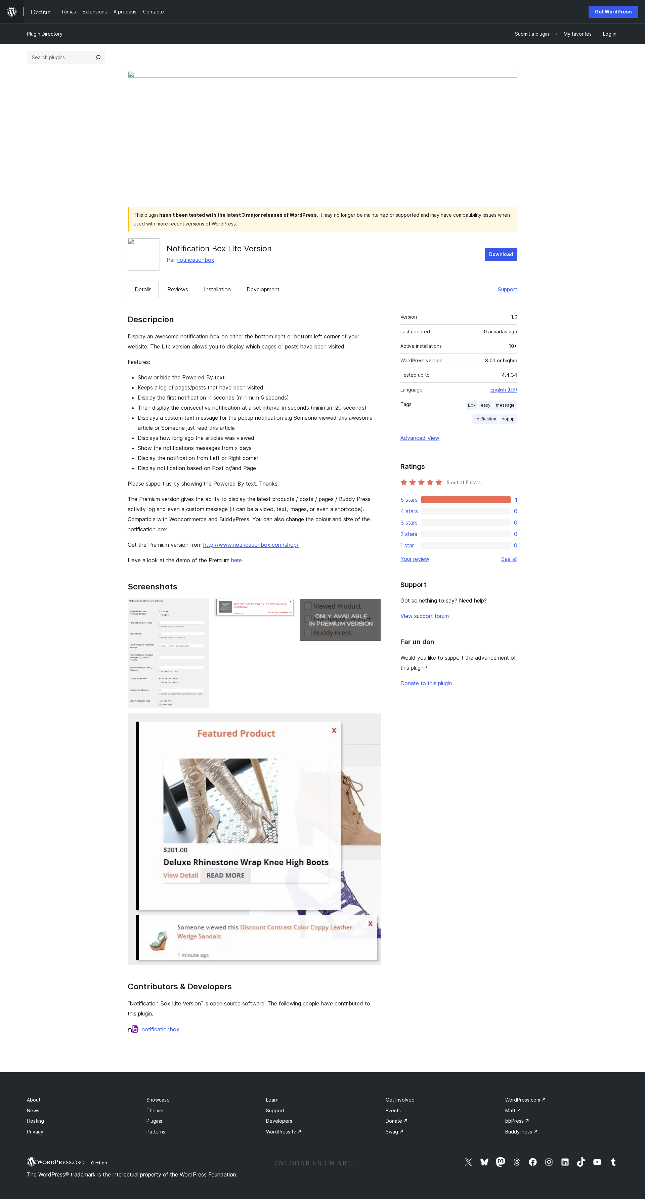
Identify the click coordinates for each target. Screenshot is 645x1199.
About (33, 1100)
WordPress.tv (284, 1131)
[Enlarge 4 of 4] (372, 722)
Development (263, 289)
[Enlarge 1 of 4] (199, 607)
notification (485, 418)
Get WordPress (613, 11)
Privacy (35, 1131)
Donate (397, 1121)
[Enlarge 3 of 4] (372, 607)
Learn (272, 1100)
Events (393, 1110)
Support (507, 289)
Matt (513, 1110)
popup (508, 418)
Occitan (99, 1162)
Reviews (177, 289)
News (33, 1110)
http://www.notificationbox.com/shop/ (251, 544)
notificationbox (195, 259)
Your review (414, 558)
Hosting (35, 1121)
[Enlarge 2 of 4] (285, 607)
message (505, 405)
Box (471, 405)
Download (501, 254)
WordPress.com (525, 1100)
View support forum (424, 616)
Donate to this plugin (426, 683)
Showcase (158, 1100)
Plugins (154, 1121)
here (236, 560)
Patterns (155, 1131)
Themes (155, 1110)
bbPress (517, 1121)
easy (485, 405)
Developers (279, 1121)
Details (143, 289)
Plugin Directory (44, 34)
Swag (395, 1131)
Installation (217, 289)
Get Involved (400, 1100)
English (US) (503, 389)
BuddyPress (521, 1131)
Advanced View (419, 438)
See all (509, 558)
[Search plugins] (98, 57)
